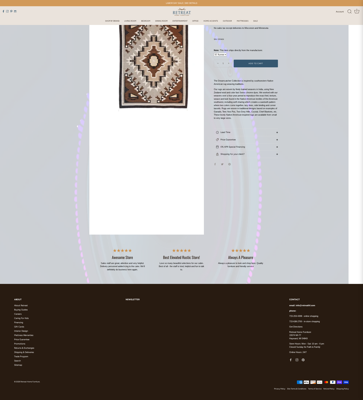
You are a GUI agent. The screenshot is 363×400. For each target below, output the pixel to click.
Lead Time (225, 132)
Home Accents (210, 21)
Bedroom (145, 21)
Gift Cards (19, 326)
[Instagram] (297, 359)
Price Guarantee (228, 139)
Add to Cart (256, 63)
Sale (255, 21)
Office (195, 21)
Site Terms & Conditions (296, 389)
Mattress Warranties (23, 335)
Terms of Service (315, 389)
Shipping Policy (342, 389)
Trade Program (21, 356)
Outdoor (227, 21)
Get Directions (296, 326)
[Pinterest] (303, 359)
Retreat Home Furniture (30, 382)
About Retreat (21, 305)
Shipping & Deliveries (24, 352)
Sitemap (18, 365)
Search (17, 360)
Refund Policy (328, 389)
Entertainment (180, 21)
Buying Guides (21, 309)
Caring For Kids (21, 318)
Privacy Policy (279, 389)
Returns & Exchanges (24, 348)
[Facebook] (290, 359)
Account (340, 11)
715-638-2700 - (296, 321)
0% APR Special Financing (232, 147)
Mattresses (242, 21)
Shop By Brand (112, 21)
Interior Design (21, 331)
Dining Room (161, 21)
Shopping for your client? (232, 154)
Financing (18, 322)
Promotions (19, 343)
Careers (18, 314)
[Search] (349, 12)
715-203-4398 (295, 316)
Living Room (130, 21)
